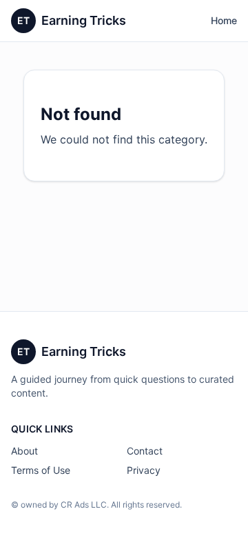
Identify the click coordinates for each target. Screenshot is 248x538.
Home (224, 20)
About (24, 451)
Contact (145, 451)
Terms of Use (40, 470)
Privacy (144, 470)
